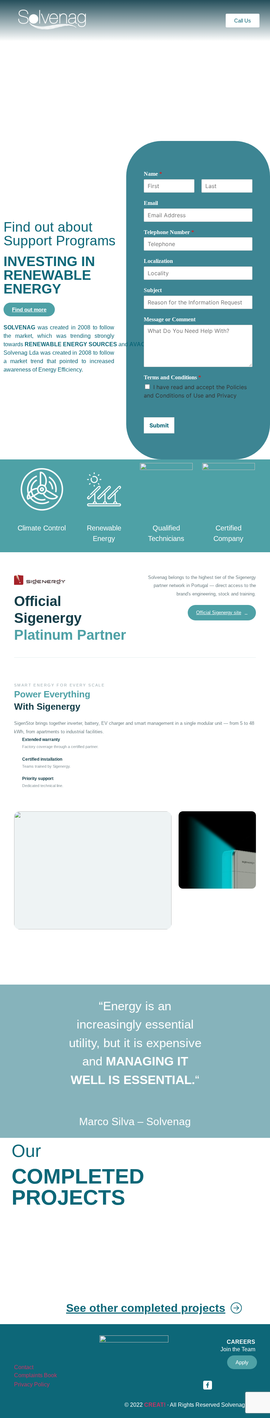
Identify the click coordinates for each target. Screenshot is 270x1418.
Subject (153, 290)
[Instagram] (246, 1385)
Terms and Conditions (172, 377)
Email (151, 203)
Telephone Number (169, 232)
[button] (134, 20)
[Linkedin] (227, 1385)
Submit (159, 425)
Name (153, 174)
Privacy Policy (32, 1384)
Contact (23, 1367)
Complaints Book (35, 1375)
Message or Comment (169, 319)
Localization (158, 261)
